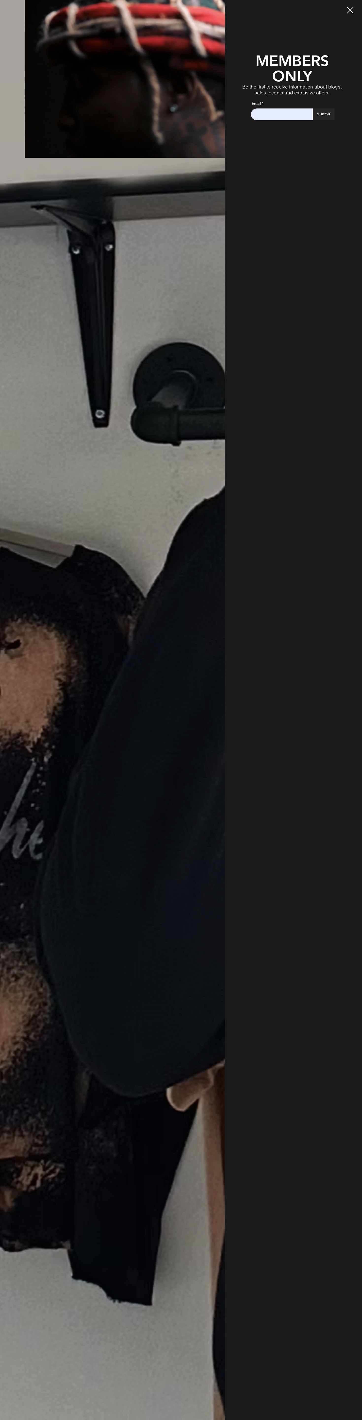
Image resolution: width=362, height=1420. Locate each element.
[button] (218, 152)
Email (256, 103)
